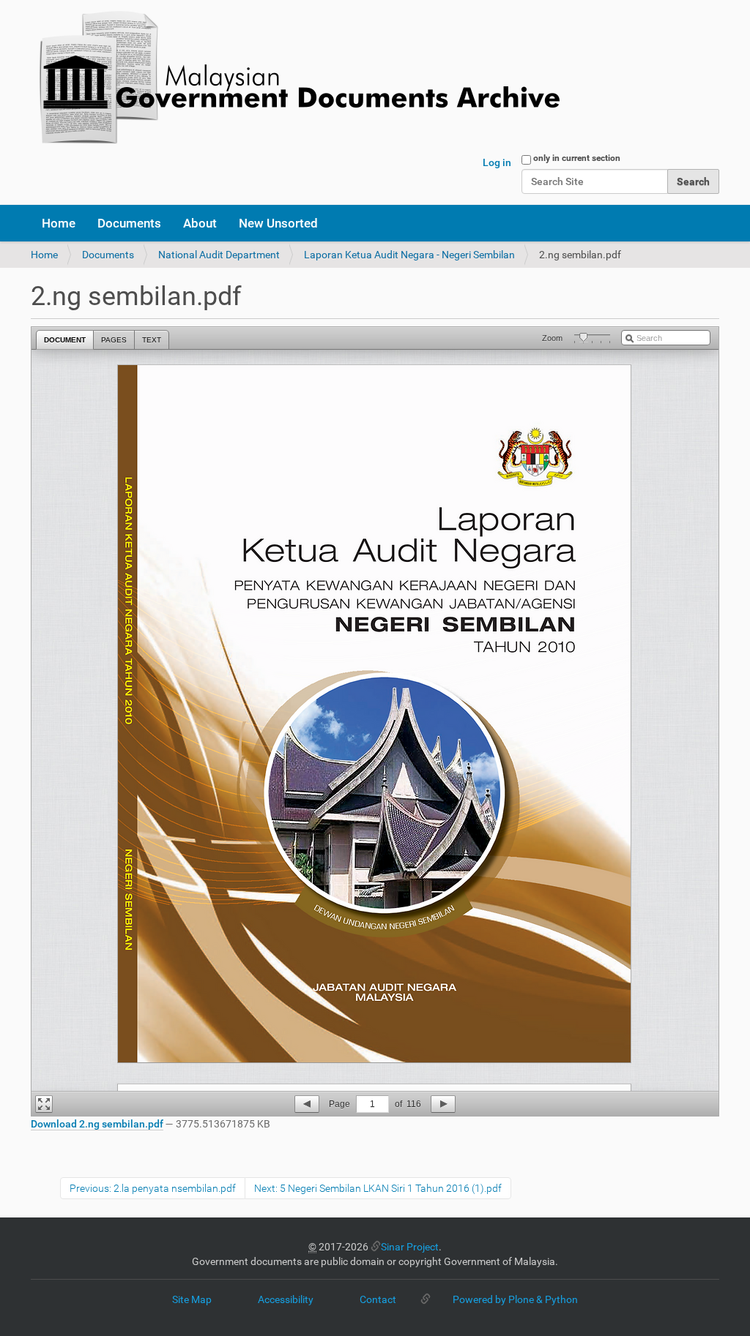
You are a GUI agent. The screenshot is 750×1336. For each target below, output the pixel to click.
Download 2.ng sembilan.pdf (97, 1124)
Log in (497, 162)
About (200, 223)
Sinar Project (410, 1247)
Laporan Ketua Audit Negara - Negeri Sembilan (409, 254)
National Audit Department (219, 254)
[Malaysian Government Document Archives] (295, 78)
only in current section (576, 158)
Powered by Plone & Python (515, 1299)
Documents (129, 223)
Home (58, 223)
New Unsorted (278, 223)
